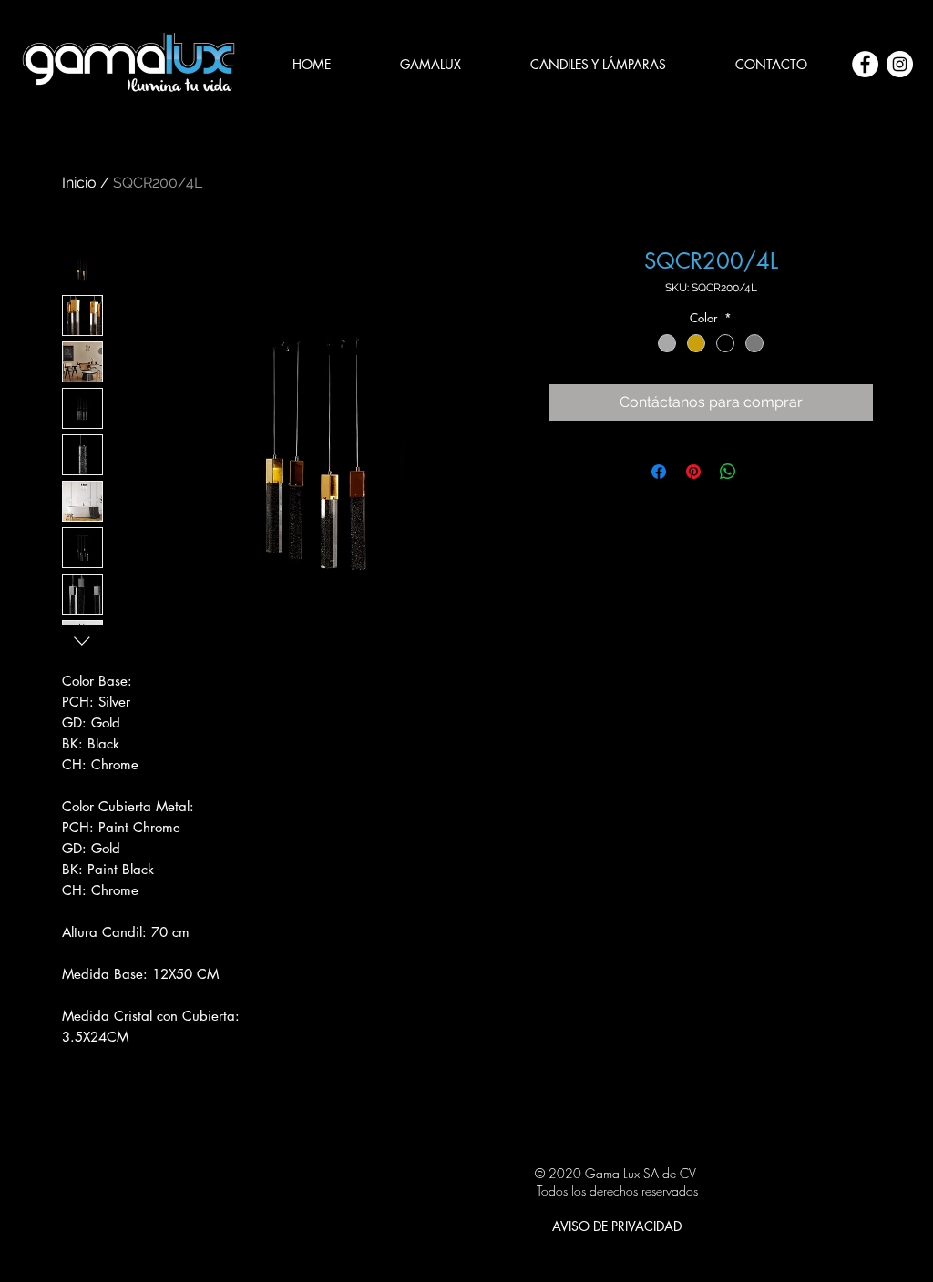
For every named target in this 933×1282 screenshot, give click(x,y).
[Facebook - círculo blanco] (865, 64)
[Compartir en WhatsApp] (728, 472)
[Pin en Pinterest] (693, 472)
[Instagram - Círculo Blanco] (900, 64)
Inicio (79, 182)
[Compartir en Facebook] (659, 472)
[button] (598, 64)
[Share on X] (763, 472)
